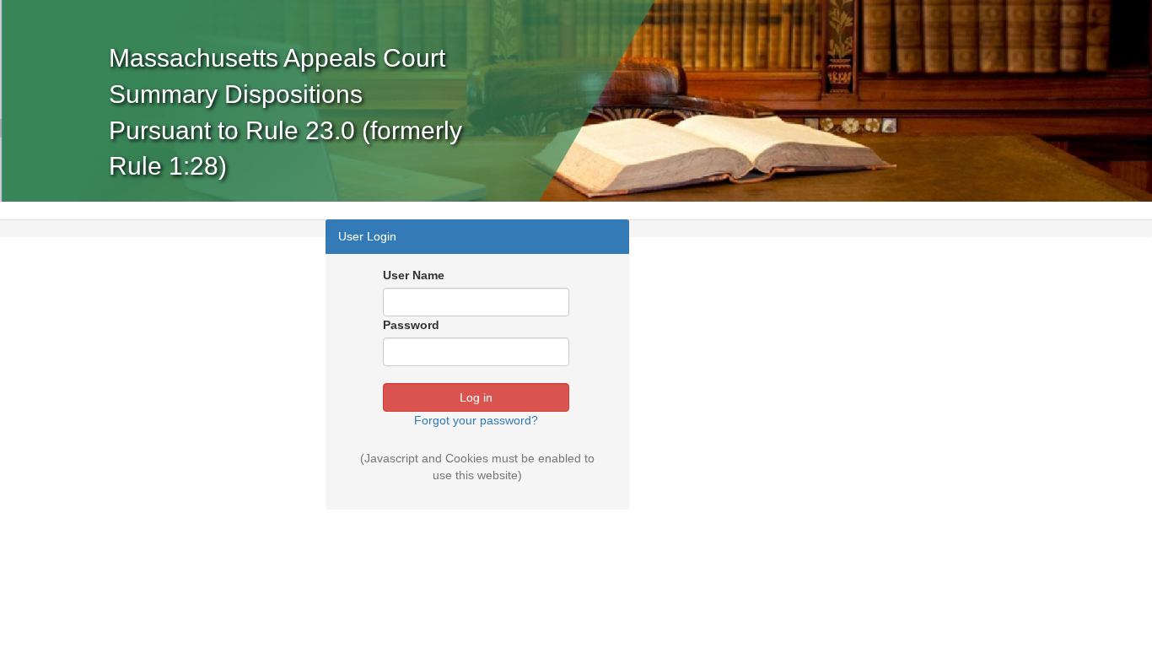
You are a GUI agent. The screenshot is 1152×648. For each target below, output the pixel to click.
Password (411, 325)
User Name (413, 275)
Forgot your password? (476, 420)
